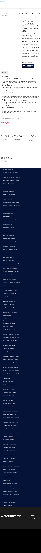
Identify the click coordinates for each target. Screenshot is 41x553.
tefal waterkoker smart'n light (12, 279)
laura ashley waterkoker (5, 373)
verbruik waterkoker (17, 271)
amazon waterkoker (16, 491)
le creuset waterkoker (27, 62)
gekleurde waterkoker (11, 433)
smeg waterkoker (12, 309)
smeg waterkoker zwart (13, 293)
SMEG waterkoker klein (5, 301)
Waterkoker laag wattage (5, 232)
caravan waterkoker (5, 461)
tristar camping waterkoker (6, 274)
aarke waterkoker (11, 499)
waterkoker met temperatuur (6, 227)
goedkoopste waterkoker (5, 428)
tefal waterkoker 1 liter (12, 282)
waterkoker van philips (5, 191)
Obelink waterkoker (12, 356)
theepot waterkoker (5, 276)
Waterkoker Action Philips (6, 257)
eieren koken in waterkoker (13, 444)
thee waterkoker (10, 276)
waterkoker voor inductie (5, 186)
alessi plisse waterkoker (5, 494)
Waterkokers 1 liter (10, 175)
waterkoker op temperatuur (17, 205)
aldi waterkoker (11, 494)
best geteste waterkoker (5, 486)
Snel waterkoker (15, 290)
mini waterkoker (17, 362)
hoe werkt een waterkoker (6, 414)
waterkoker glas (4, 241)
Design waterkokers (5, 453)
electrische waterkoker (5, 442)
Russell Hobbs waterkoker (6, 323)
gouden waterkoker (15, 425)
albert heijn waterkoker (16, 494)
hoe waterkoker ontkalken (13, 414)
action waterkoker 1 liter (5, 499)
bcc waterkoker (9, 488)
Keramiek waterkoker (11, 395)
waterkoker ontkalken (14, 219)
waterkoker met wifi (10, 221)
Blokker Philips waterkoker (6, 477)
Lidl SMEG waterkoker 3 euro (11, 370)
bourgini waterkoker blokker (12, 469)
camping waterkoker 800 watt (6, 464)
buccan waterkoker (5, 466)
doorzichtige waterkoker (12, 450)
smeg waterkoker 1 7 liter (12, 307)
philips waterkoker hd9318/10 (6, 340)
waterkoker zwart (18, 177)
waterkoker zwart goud (5, 177)
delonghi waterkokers (16, 453)
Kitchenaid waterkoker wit (13, 389)
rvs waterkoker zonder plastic (11, 320)
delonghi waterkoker (5, 455)
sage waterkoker (5, 320)
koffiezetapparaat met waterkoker (6, 378)
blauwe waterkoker (12, 477)
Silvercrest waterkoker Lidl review (6, 312)
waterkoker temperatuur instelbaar (6, 197)
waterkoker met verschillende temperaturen (7, 224)
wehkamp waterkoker (15, 172)
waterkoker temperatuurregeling (11, 194)
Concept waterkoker (13, 458)
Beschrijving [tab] (4, 72)
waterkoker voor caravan (5, 188)
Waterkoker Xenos (12, 180)
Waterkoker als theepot (16, 254)
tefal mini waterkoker (5, 285)
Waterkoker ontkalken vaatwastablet (13, 208)
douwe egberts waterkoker (6, 450)
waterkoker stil (4, 199)
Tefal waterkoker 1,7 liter (5, 282)
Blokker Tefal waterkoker (11, 475)
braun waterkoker (10, 466)
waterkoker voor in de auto (13, 186)
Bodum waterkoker (9, 472)
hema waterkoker (5, 420)
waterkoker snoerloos (9, 199)
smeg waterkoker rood (11, 296)
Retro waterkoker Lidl (5, 329)
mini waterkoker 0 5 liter (12, 362)
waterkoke (8, 268)
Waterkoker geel (9, 241)
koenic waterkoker (13, 381)
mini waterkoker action (5, 362)
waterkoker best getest (11, 252)
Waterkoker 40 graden (11, 260)
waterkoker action (12, 257)
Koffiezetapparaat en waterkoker (6, 381)
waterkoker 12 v (12, 263)
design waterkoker (11, 453)
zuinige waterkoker (5, 172)
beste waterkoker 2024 (14, 483)
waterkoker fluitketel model (16, 241)
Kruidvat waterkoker (17, 373)
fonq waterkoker (17, 433)
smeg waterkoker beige (5, 307)
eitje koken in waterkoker (12, 442)
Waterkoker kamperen (5, 235)
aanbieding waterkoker (5, 502)
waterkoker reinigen (5, 205)
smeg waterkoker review (5, 298)
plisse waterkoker (12, 337)
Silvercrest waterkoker (14, 312)
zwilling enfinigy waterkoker (11, 169)
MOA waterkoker (16, 359)
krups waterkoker (11, 373)
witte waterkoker (10, 172)
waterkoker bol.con (11, 249)
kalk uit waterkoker (5, 403)
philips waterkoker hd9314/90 (14, 340)
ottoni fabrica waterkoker (11, 348)
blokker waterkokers (15, 472)
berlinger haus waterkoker (12, 486)
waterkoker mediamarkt (5, 230)
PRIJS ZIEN (4, 139)
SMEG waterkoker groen (12, 301)
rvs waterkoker (17, 320)
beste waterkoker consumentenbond (7, 483)
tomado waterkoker (12, 274)
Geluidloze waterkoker (5, 433)
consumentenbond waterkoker (6, 458)
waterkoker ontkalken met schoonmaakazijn (8, 213)
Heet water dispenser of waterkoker (7, 422)
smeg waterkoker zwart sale (6, 293)
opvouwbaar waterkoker (12, 351)
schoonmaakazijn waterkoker (6, 318)
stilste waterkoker (5, 287)
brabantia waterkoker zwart (17, 466)
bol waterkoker (4, 472)
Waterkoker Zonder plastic (6, 180)
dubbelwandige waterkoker (12, 447)
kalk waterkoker (11, 400)
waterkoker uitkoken (11, 191)
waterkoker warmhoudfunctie (11, 183)
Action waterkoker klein (10, 497)
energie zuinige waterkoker (6, 439)
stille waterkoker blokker (11, 287)
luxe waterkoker (16, 367)
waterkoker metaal (5, 221)
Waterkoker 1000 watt (17, 263)
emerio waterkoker (12, 439)
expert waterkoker (5, 436)
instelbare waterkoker (11, 406)
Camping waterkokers (11, 461)
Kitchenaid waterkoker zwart (6, 389)
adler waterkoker (5, 497)
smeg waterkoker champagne (13, 304)
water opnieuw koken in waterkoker (14, 268)
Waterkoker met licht (13, 227)
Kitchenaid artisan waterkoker (12, 392)
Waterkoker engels (5, 243)
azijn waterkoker (14, 488)
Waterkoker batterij (5, 254)
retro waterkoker (11, 329)
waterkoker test (4, 194)
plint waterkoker (17, 337)
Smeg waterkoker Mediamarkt (13, 298)
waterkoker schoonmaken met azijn (7, 202)
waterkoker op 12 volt (5, 208)
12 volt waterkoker (5, 505)
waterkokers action (5, 175)
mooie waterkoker (5, 359)
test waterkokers (15, 276)
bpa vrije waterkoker (5, 469)
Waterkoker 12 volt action (6, 263)
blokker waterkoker (5, 475)
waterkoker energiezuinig (11, 243)
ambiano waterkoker (10, 491)
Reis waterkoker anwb (11, 331)
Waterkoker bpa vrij (5, 249)
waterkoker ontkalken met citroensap (7, 216)
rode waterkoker (11, 326)
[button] (20, 8)
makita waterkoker (5, 367)
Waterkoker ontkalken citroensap (6, 219)
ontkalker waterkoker (5, 353)
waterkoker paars (10, 205)
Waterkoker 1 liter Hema (5, 265)
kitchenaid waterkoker (5, 392)
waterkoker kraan (12, 232)
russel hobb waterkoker (12, 323)
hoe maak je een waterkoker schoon (15, 417)
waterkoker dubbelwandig (5, 246)
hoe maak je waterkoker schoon (6, 417)
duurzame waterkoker (5, 447)
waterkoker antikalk (10, 254)
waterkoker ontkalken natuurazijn (14, 210)
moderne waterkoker (10, 359)
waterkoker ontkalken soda (6, 210)
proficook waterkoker (11, 334)
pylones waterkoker (5, 334)
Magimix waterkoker (10, 367)
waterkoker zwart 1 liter (12, 177)
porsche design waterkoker (6, 337)
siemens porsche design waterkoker (7, 315)
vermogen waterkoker (10, 271)
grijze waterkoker (5, 425)
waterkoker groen (13, 238)
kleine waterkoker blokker (5, 384)
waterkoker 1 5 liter (12, 265)
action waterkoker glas (16, 497)
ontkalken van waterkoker (6, 356)
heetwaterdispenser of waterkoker (12, 420)
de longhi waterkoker (11, 455)
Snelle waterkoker (10, 290)
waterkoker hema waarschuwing (6, 238)
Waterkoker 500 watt (5, 260)
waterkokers (15, 175)
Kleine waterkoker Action (12, 384)
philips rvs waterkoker (5, 345)
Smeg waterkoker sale (5, 296)
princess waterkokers (17, 334)
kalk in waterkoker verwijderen (11, 403)
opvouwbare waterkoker (5, 351)
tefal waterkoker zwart (5, 279)
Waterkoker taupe (14, 197)
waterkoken (4, 268)
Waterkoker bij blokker (5, 252)
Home (2, 13)
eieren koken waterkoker (5, 444)
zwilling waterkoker (5, 169)
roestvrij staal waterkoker (5, 326)
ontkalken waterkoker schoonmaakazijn (13, 353)
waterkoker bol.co (16, 249)
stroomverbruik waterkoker (12, 285)
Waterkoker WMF (18, 180)
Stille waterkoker (17, 287)
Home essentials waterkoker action (7, 411)
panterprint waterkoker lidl (12, 345)
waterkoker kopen (17, 232)
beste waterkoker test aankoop (6, 480)
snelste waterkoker (5, 290)
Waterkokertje (3, 1)
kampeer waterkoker (5, 398)
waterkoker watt (4, 183)
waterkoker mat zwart (11, 230)
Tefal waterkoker (18, 282)
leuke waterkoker (17, 370)
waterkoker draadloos (12, 246)
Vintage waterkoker (5, 271)
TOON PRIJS (28, 66)
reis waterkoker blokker (5, 331)
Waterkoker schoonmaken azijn (15, 202)
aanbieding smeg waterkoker (12, 502)
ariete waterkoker (5, 491)
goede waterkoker (12, 428)
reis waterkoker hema (16, 329)
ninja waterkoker (17, 356)
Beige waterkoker (5, 488)
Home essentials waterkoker (15, 411)
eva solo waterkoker (10, 436)
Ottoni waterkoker (5, 348)
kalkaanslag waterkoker (5, 400)
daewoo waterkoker (17, 455)
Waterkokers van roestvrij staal (12, 13)
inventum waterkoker (5, 406)
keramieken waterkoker (5, 395)
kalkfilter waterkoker (11, 398)
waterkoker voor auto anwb (13, 188)
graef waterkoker (10, 425)
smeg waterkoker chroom (5, 304)
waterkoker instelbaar (11, 235)
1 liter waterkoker (10, 505)
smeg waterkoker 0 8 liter (5, 309)
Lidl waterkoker (4, 370)
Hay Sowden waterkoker (15, 422)
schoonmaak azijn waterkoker (14, 318)
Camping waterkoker (13, 464)
